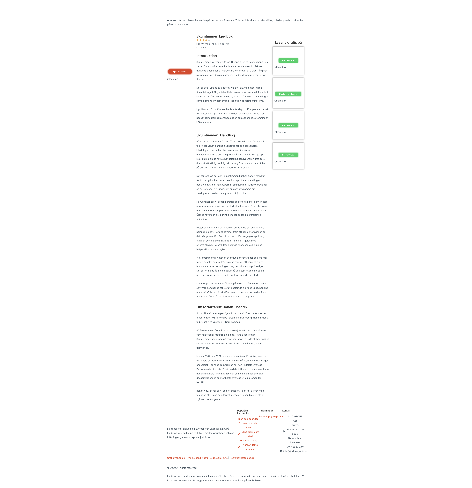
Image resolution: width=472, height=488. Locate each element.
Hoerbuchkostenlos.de (242, 458)
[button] (180, 71)
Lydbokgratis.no (219, 458)
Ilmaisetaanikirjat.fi (197, 458)
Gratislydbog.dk (176, 458)
